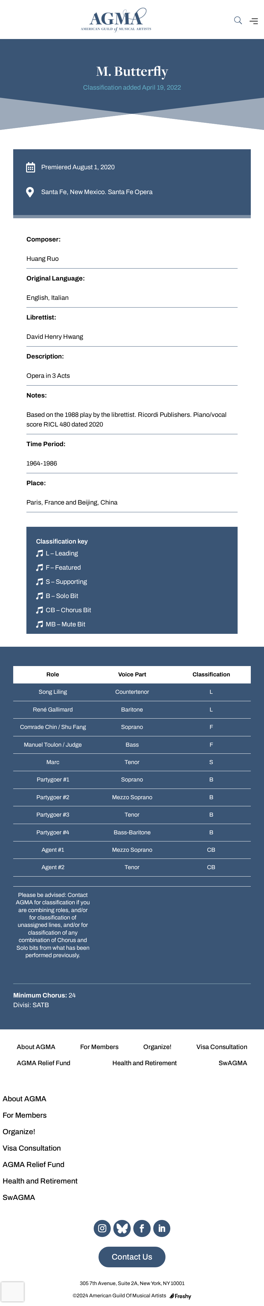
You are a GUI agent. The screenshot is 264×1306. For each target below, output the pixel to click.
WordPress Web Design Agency (180, 1296)
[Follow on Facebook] (142, 1228)
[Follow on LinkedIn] (162, 1228)
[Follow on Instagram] (102, 1228)
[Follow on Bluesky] (122, 1228)
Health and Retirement (144, 1062)
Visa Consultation (221, 1046)
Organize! (157, 1046)
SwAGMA (233, 1062)
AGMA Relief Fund (44, 1062)
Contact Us (132, 1256)
